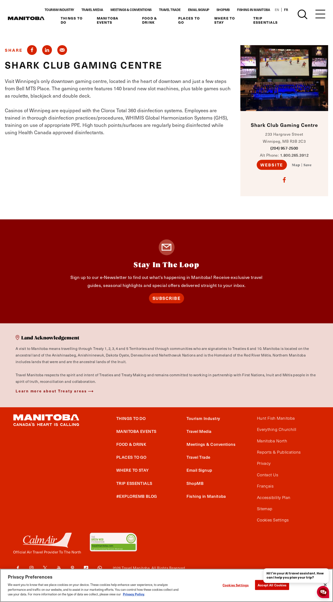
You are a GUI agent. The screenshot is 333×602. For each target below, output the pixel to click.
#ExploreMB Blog (136, 496)
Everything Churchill (276, 429)
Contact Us (267, 474)
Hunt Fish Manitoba (276, 418)
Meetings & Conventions (131, 10)
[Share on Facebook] (32, 50)
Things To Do (72, 20)
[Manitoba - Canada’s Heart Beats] (26, 18)
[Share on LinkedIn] (47, 50)
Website (271, 165)
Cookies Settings (236, 584)
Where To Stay (224, 20)
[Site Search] (302, 14)
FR (286, 10)
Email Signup (198, 10)
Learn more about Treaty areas (51, 390)
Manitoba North (272, 441)
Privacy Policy (133, 594)
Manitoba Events (107, 20)
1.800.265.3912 (294, 155)
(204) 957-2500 (284, 148)
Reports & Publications (279, 452)
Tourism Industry (59, 10)
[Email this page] (62, 50)
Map (296, 165)
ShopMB (223, 10)
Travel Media (92, 10)
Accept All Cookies (272, 584)
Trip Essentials (265, 20)
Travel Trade (170, 10)
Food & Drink (149, 20)
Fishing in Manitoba (253, 10)
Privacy (264, 463)
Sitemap (265, 508)
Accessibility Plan (274, 497)
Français (265, 486)
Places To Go (189, 20)
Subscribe (167, 298)
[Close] (325, 584)
